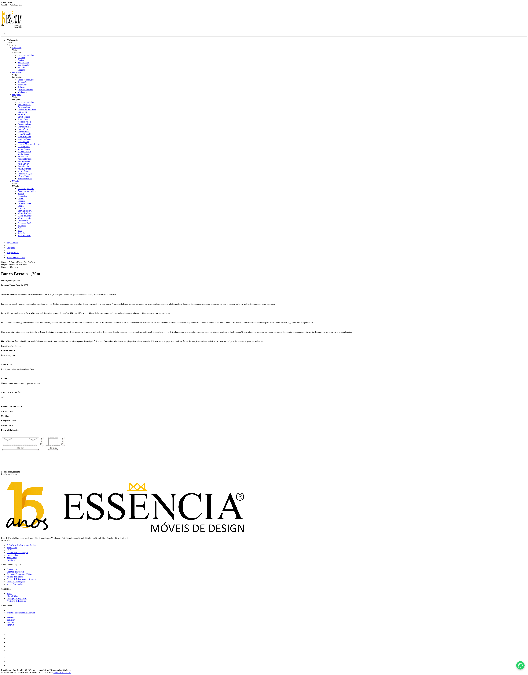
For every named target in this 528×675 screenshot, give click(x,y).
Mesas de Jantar (24, 216)
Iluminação (22, 82)
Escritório (22, 67)
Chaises (21, 206)
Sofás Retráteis (24, 235)
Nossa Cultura (13, 555)
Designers (16, 94)
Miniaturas (22, 92)
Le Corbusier (23, 141)
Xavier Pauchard (25, 178)
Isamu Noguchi (24, 134)
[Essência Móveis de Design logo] (11, 28)
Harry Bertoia (24, 131)
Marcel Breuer (24, 146)
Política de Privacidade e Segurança (22, 579)
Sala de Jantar (24, 65)
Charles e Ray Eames (27, 109)
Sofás (20, 230)
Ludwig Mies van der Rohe (30, 144)
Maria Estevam (24, 151)
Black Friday (12, 596)
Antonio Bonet (24, 104)
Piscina (21, 60)
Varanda (21, 57)
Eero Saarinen (24, 117)
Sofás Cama (23, 233)
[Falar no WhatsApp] (520, 665)
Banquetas (22, 196)
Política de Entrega (15, 577)
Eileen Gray (23, 119)
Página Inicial (12, 242)
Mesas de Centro (25, 213)
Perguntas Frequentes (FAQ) (19, 574)
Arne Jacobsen (24, 107)
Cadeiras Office (24, 203)
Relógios (21, 87)
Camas (21, 198)
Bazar (9, 593)
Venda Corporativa (16, 5)
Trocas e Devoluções (16, 581)
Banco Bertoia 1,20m (16, 257)
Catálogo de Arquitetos (17, 598)
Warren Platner (24, 176)
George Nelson (24, 124)
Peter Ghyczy (23, 164)
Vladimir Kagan (25, 174)
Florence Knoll (24, 122)
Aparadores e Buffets (27, 191)
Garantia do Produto (15, 572)
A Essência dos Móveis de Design (21, 545)
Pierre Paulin (23, 166)
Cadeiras (21, 201)
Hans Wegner (23, 129)
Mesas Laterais (24, 218)
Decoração (16, 72)
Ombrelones (23, 221)
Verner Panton (24, 171)
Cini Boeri (22, 112)
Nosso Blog (5, 5)
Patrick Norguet (24, 159)
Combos (21, 208)
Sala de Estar (23, 62)
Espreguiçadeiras (25, 211)
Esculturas (22, 85)
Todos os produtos (26, 55)
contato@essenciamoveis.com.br (21, 613)
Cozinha (21, 70)
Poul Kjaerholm (24, 169)
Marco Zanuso (24, 149)
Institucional (12, 547)
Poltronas (22, 225)
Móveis (15, 181)
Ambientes (16, 47)
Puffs (20, 228)
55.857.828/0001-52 (62, 672)
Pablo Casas (23, 156)
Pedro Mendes (24, 161)
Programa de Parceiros (16, 601)
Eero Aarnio (23, 114)
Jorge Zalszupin (24, 136)
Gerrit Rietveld (24, 127)
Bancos (21, 193)
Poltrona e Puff (24, 223)
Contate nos (12, 569)
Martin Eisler (23, 154)
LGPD (10, 550)
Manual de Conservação (17, 552)
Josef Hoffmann (24, 139)
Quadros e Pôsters (25, 89)
